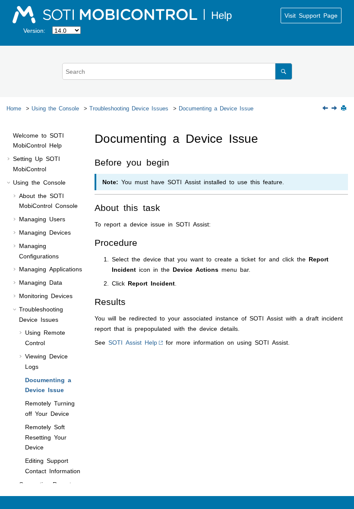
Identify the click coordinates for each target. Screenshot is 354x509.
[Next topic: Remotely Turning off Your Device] (335, 108)
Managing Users (42, 219)
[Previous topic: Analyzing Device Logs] (326, 108)
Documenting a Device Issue (216, 108)
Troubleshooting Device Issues (128, 108)
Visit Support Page (311, 15)
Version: (34, 30)
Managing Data (40, 282)
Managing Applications (50, 269)
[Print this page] (344, 108)
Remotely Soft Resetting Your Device (45, 437)
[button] (9, 135)
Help (132, 342)
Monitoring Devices (46, 295)
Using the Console (55, 108)
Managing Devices (45, 232)
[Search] (283, 71)
